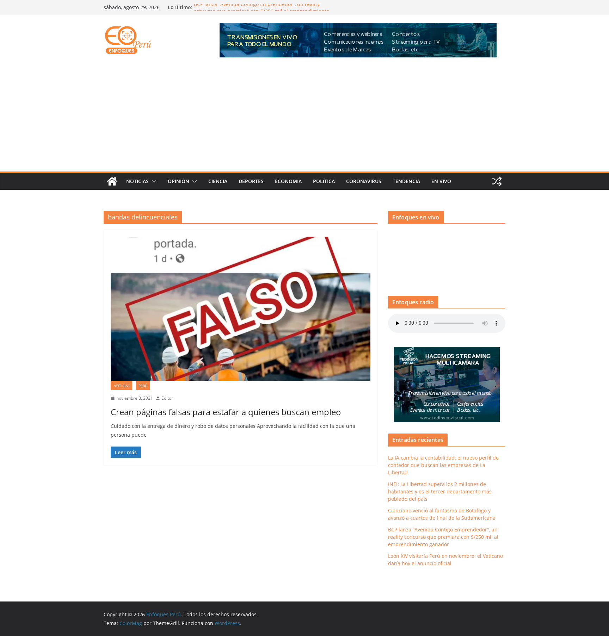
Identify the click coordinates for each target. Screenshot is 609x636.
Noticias (137, 181)
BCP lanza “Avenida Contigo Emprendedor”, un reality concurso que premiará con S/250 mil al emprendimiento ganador (443, 537)
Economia (288, 181)
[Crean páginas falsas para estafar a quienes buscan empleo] (240, 309)
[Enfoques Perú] (112, 181)
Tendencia (406, 181)
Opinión (178, 181)
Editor (167, 398)
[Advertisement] (304, 118)
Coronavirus (363, 181)
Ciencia (217, 181)
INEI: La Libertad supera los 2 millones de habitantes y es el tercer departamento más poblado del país (440, 491)
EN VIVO (441, 181)
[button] (152, 181)
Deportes (251, 181)
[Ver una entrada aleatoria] (496, 181)
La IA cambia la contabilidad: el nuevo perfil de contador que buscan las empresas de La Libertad (443, 465)
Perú (143, 385)
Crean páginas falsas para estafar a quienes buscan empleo (226, 412)
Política (324, 181)
